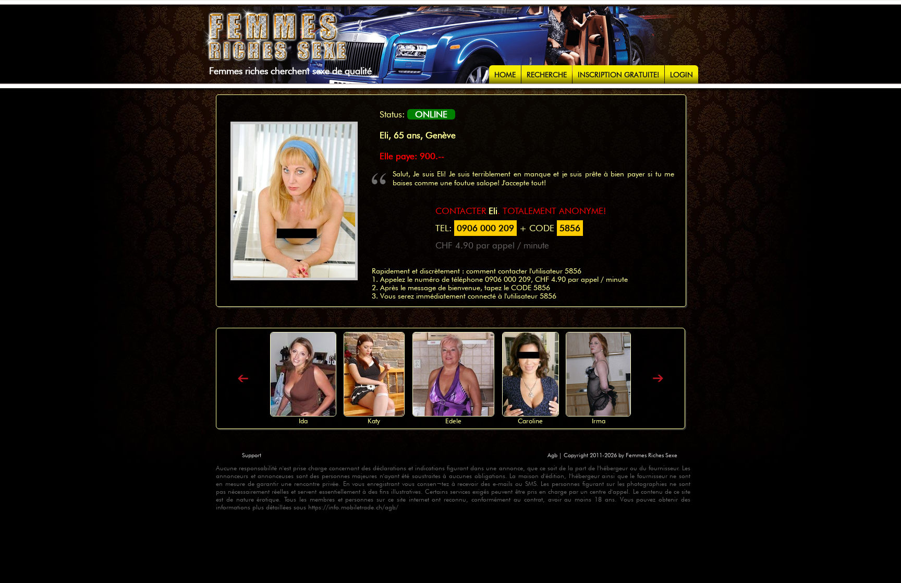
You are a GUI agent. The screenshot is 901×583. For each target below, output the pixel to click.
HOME (505, 74)
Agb (553, 455)
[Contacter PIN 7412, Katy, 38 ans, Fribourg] (374, 414)
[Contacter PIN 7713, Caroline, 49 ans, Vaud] (530, 414)
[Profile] (243, 379)
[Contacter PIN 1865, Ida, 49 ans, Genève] (303, 414)
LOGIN (681, 74)
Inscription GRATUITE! (618, 74)
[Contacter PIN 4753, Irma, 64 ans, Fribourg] (598, 414)
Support (251, 455)
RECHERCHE (547, 74)
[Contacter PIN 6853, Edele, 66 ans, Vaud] (453, 414)
